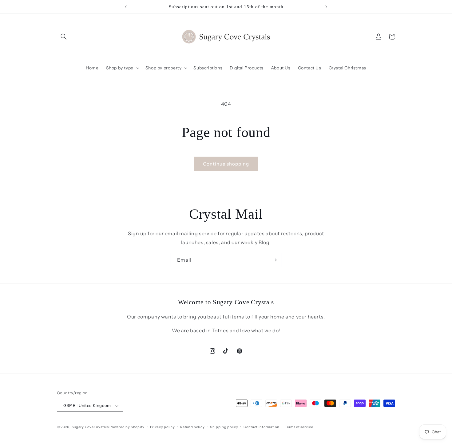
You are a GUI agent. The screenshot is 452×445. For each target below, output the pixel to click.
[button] (63, 36)
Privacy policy (162, 427)
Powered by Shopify (127, 427)
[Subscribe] (274, 260)
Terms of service (299, 427)
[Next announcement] (326, 7)
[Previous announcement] (126, 7)
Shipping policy (224, 427)
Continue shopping (226, 164)
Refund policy (192, 427)
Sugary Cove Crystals (90, 427)
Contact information (261, 427)
